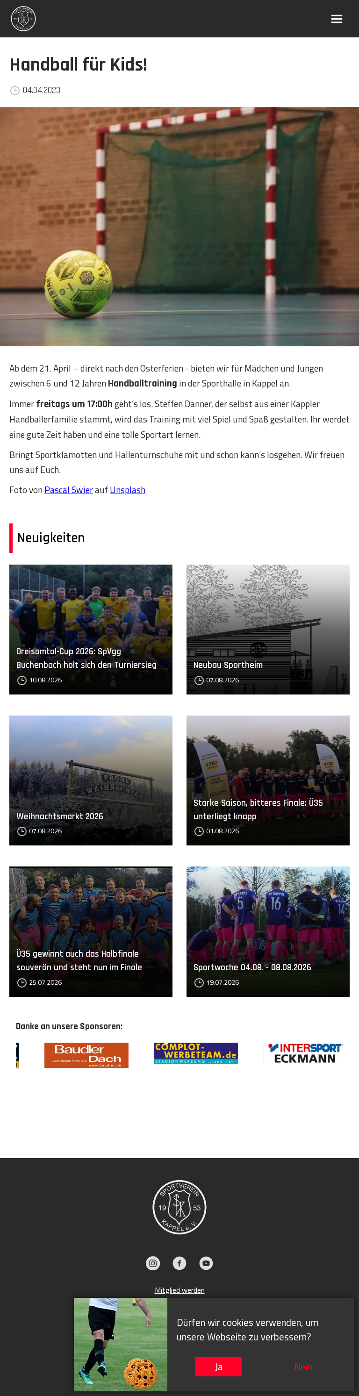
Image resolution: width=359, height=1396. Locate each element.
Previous (9, 1086)
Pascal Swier (68, 489)
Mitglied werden (180, 1290)
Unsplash (127, 489)
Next (350, 1086)
